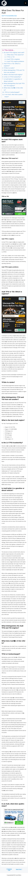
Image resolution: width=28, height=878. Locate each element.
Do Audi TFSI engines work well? (14, 52)
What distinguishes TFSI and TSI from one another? (14, 71)
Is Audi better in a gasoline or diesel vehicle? (13, 80)
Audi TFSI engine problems (15, 61)
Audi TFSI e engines (13, 59)
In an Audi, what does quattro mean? (13, 95)
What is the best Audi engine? (13, 74)
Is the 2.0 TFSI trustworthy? (12, 77)
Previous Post (9, 869)
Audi (3, 15)
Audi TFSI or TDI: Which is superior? (12, 65)
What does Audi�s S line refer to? (13, 89)
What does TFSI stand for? (15, 55)
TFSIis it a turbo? (9, 68)
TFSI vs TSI (10, 57)
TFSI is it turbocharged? (12, 92)
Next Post (19, 869)
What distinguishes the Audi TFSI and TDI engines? (14, 84)
